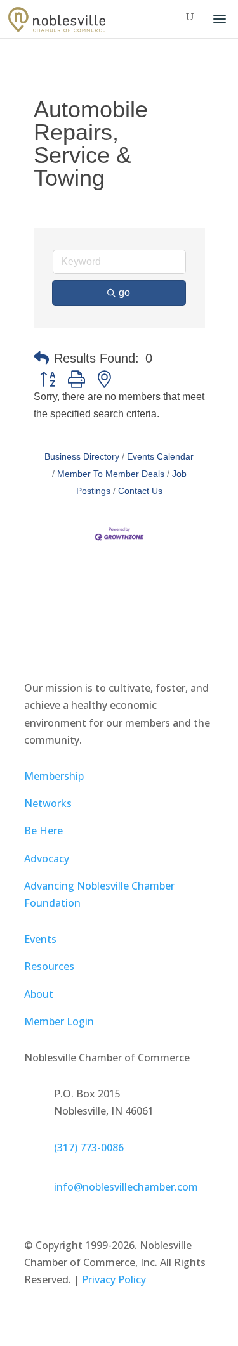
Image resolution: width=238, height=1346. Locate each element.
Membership (54, 776)
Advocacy (46, 858)
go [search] (124, 292)
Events (40, 939)
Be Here (43, 831)
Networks (48, 803)
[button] (41, 358)
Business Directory (81, 457)
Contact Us (140, 491)
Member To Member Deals (110, 474)
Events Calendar (160, 457)
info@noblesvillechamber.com (126, 1187)
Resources (49, 966)
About (38, 994)
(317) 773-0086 (89, 1148)
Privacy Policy (114, 1279)
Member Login (59, 1021)
